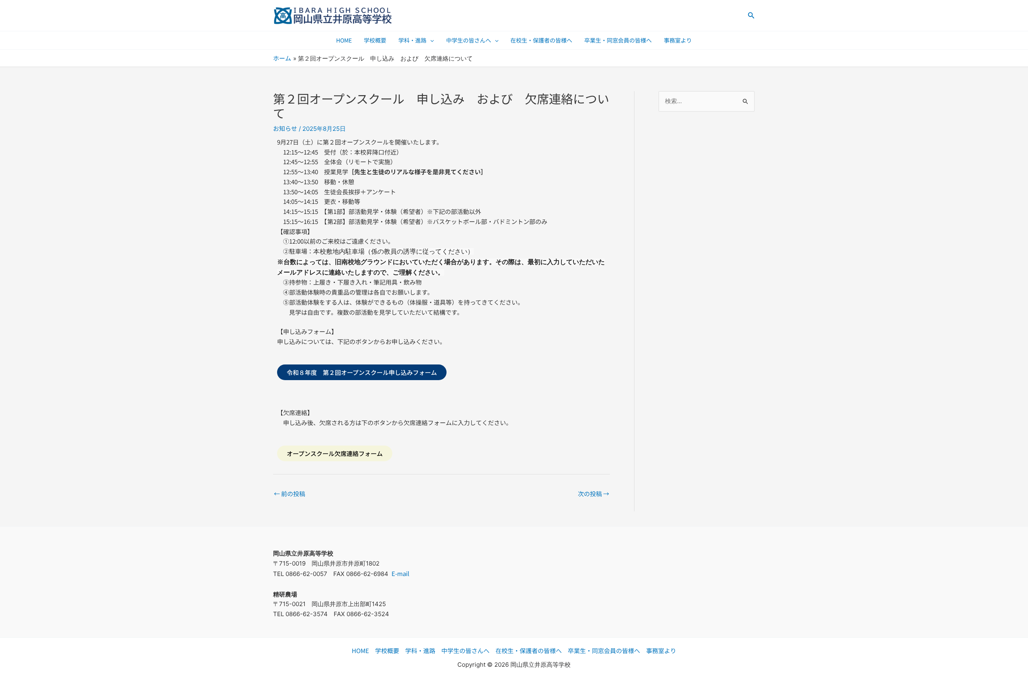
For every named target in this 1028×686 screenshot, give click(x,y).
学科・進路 (412, 40)
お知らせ (285, 128)
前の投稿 (289, 493)
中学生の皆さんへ (468, 40)
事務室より (678, 40)
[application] (430, 40)
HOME (344, 40)
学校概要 (375, 40)
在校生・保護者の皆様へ (541, 40)
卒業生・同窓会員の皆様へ (618, 40)
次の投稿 (593, 493)
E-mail (400, 573)
